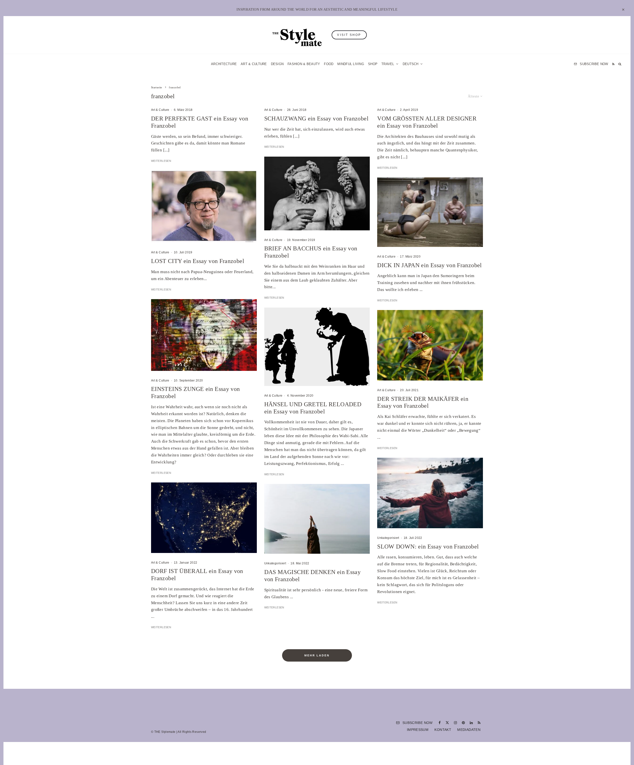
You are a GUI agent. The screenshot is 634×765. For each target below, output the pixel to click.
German (367, 427)
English (367, 436)
